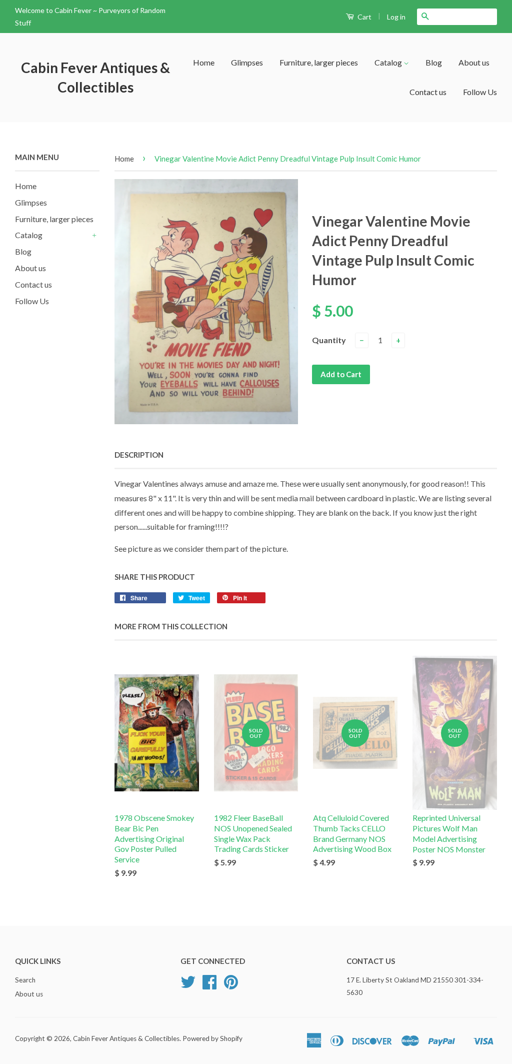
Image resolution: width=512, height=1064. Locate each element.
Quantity (329, 340)
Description (139, 454)
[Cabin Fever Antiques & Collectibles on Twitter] (188, 985)
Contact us (428, 92)
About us (474, 62)
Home (203, 62)
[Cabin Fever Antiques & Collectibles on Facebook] (209, 985)
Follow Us (480, 92)
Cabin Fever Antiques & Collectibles (95, 77)
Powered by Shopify (212, 1038)
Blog (434, 62)
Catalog (389, 62)
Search (25, 980)
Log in (396, 17)
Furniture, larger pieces (319, 62)
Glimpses (247, 62)
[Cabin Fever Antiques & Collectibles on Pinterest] (231, 985)
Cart (364, 17)
